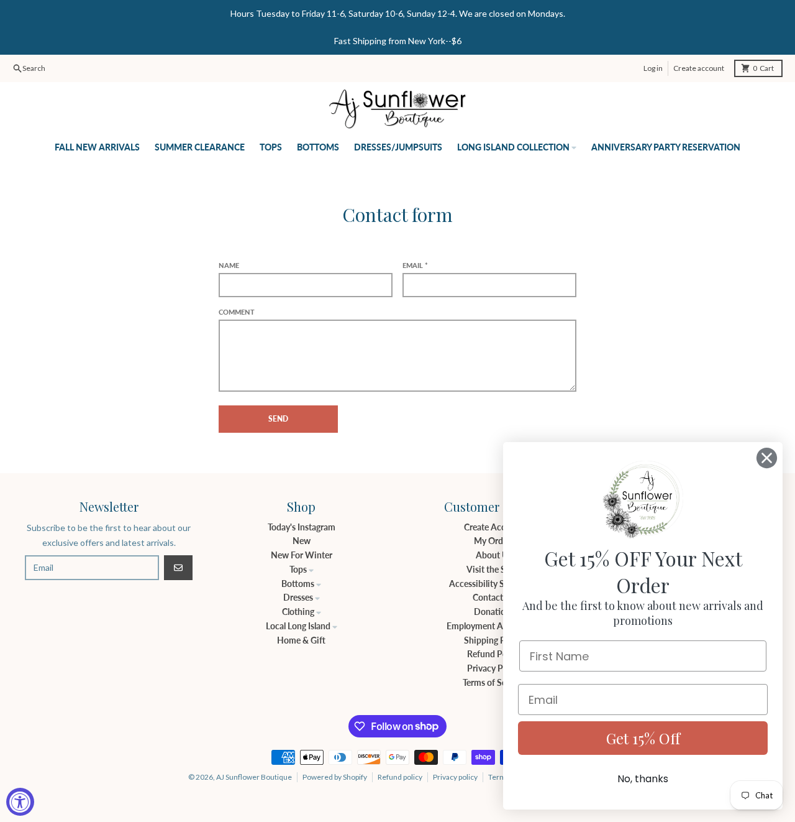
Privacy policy (455, 777)
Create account (698, 68)
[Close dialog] (767, 458)
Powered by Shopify (334, 777)
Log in (653, 68)
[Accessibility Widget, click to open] (20, 802)
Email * (415, 265)
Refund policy (400, 777)
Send (278, 418)
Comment (237, 312)
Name (229, 265)
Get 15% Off (643, 738)
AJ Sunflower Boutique (254, 777)
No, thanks (642, 779)
